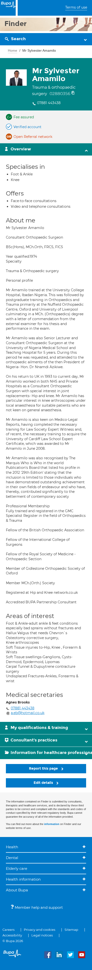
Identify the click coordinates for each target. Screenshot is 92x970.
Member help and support (38, 907)
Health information (23, 879)
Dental (12, 857)
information (51, 824)
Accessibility (12, 935)
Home (12, 50)
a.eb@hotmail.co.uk (27, 713)
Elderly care (16, 868)
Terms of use (76, 7)
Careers (8, 930)
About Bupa (17, 890)
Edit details (44, 783)
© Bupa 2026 (12, 941)
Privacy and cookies (39, 930)
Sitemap (71, 930)
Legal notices (42, 935)
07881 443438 (49, 103)
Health (12, 847)
